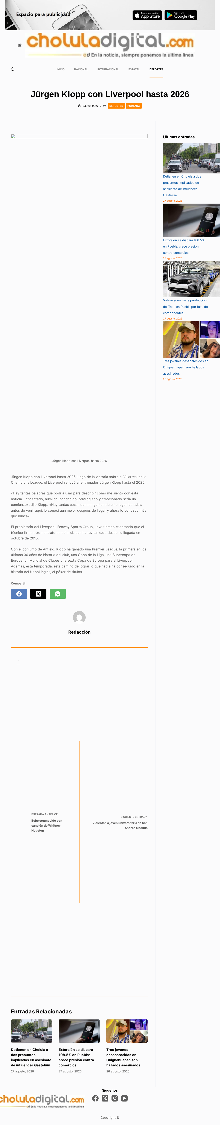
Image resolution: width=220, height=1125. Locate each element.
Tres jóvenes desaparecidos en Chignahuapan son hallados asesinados (185, 367)
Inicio (60, 69)
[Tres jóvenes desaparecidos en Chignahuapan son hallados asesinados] (127, 1031)
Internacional (108, 69)
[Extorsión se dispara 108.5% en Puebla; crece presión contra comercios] (79, 1031)
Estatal (134, 69)
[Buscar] (13, 69)
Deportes (156, 69)
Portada (133, 106)
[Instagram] (115, 1098)
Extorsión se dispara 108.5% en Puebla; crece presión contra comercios (184, 246)
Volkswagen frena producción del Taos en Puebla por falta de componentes (185, 306)
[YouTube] (124, 1098)
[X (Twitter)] (38, 594)
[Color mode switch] (19, 45)
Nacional (81, 69)
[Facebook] (19, 594)
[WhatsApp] (58, 594)
